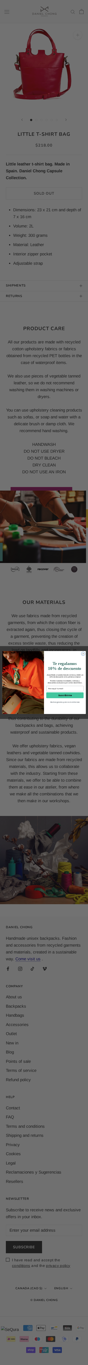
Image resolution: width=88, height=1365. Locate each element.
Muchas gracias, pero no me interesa (65, 702)
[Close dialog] (83, 654)
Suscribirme (65, 695)
